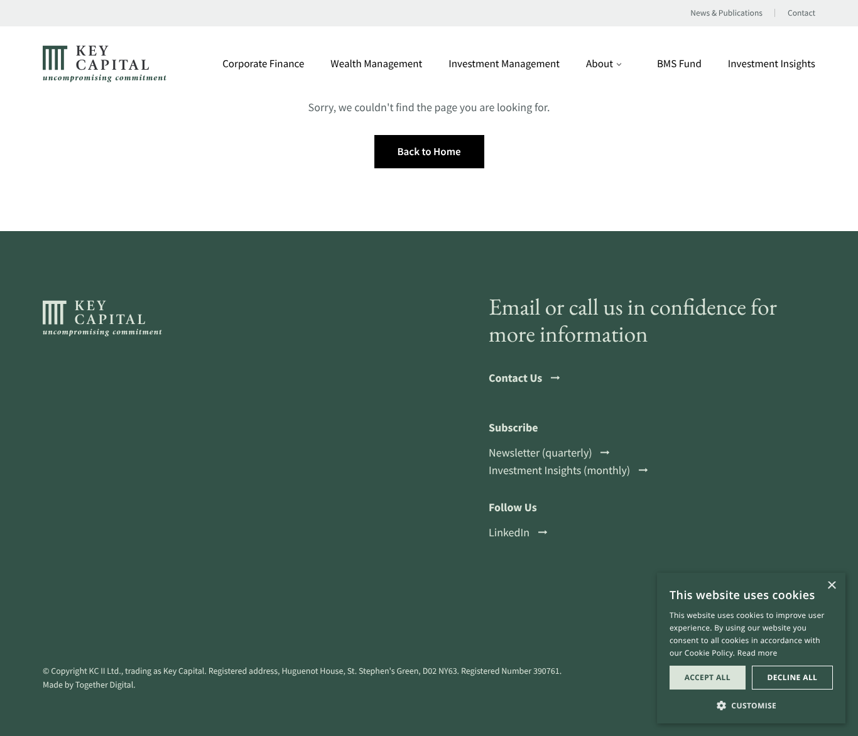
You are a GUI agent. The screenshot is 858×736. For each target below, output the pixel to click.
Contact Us (515, 378)
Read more (757, 652)
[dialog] (751, 648)
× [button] (831, 586)
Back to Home (428, 151)
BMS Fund (679, 63)
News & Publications (726, 13)
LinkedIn (509, 532)
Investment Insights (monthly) (559, 470)
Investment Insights (771, 63)
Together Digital (104, 684)
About (599, 63)
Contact (801, 13)
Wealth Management (376, 63)
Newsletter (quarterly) (540, 452)
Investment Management (504, 63)
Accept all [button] (707, 677)
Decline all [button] (792, 677)
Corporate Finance (263, 63)
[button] (751, 704)
